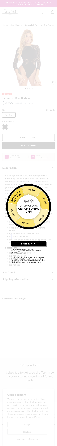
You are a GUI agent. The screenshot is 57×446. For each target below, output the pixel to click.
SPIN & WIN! (28, 243)
